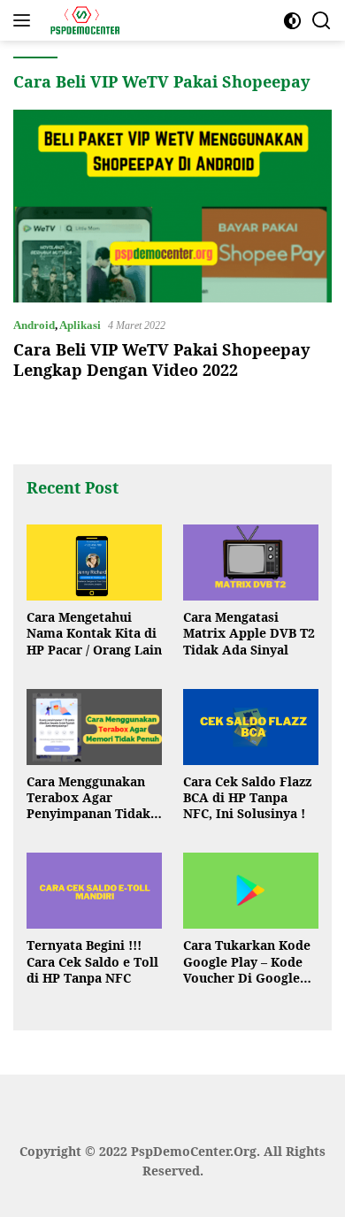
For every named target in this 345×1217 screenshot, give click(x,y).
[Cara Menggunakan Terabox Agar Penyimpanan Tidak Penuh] (94, 727)
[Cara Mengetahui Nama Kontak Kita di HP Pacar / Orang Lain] (94, 562)
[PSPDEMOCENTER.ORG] (82, 20)
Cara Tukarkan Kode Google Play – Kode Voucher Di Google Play (246, 962)
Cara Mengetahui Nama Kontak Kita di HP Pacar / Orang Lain (94, 633)
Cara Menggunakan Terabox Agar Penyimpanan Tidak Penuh (88, 798)
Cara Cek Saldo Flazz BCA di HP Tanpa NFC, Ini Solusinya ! (247, 798)
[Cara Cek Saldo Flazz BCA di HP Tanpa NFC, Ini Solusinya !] (250, 727)
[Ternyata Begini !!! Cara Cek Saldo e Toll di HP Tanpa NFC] (94, 891)
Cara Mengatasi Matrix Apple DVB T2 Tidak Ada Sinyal (249, 633)
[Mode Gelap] (292, 20)
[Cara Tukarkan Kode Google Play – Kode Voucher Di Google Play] (250, 891)
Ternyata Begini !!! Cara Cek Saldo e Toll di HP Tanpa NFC (92, 961)
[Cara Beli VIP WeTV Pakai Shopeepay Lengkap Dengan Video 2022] (172, 206)
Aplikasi (80, 325)
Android (34, 325)
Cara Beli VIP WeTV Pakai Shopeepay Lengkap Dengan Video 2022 (161, 359)
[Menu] (25, 20)
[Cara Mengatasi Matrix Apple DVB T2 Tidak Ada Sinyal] (250, 562)
